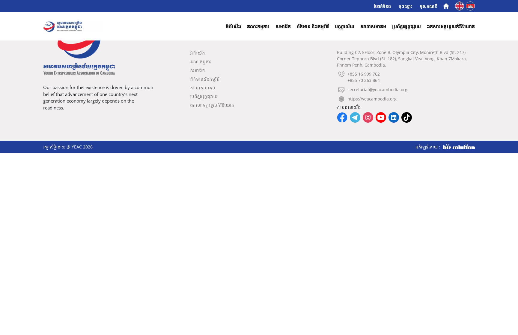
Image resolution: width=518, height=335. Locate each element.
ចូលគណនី (428, 6)
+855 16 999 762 (363, 74)
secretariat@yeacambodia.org (377, 89)
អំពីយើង (233, 26)
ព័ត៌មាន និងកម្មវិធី (313, 26)
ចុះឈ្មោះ (405, 6)
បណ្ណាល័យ (344, 26)
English (460, 5)
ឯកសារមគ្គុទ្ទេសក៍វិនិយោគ (451, 26)
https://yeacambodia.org (372, 99)
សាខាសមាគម (373, 26)
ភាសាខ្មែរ (471, 5)
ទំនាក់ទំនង (382, 6)
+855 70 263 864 (363, 80)
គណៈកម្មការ (258, 26)
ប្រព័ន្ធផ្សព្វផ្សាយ (406, 26)
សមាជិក (283, 26)
